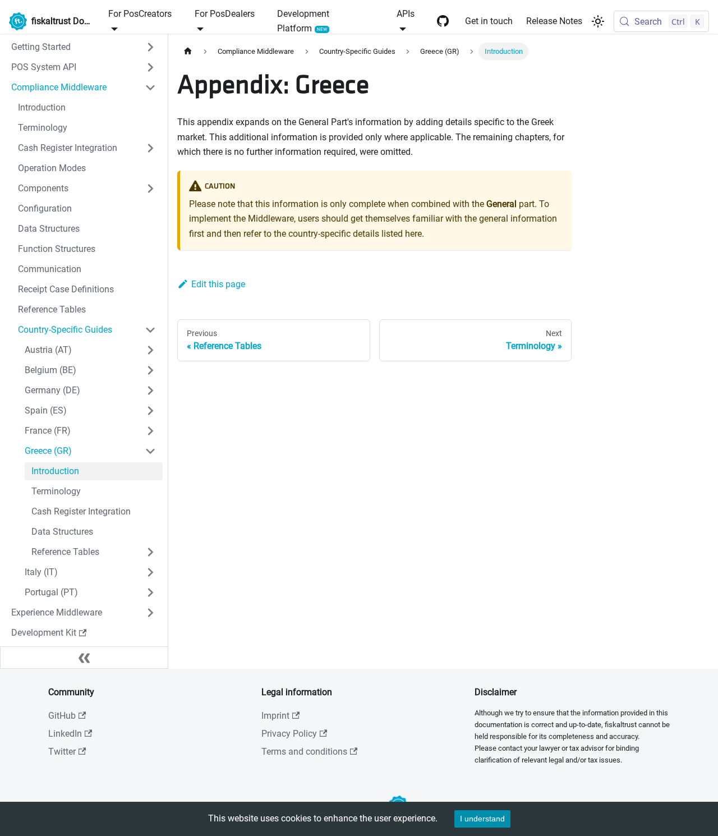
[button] (83, 47)
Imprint (275, 715)
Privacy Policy (289, 733)
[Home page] (188, 51)
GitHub (62, 715)
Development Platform (303, 21)
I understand (482, 818)
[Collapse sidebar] (84, 657)
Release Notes (554, 21)
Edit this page (218, 284)
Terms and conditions (304, 751)
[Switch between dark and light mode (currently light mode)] (598, 21)
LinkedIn (65, 733)
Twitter (62, 751)
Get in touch (489, 21)
